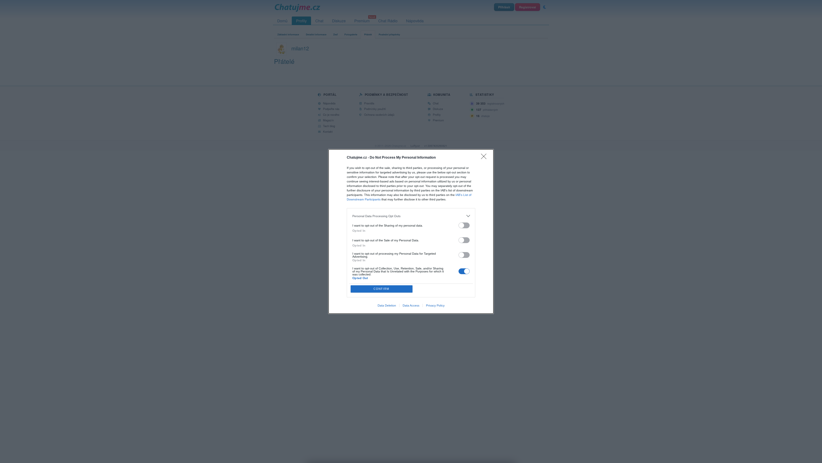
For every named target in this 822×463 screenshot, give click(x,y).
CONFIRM (381, 288)
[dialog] (411, 231)
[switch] (464, 225)
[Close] (485, 158)
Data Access (411, 305)
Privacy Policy (435, 305)
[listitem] (411, 216)
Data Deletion (387, 305)
